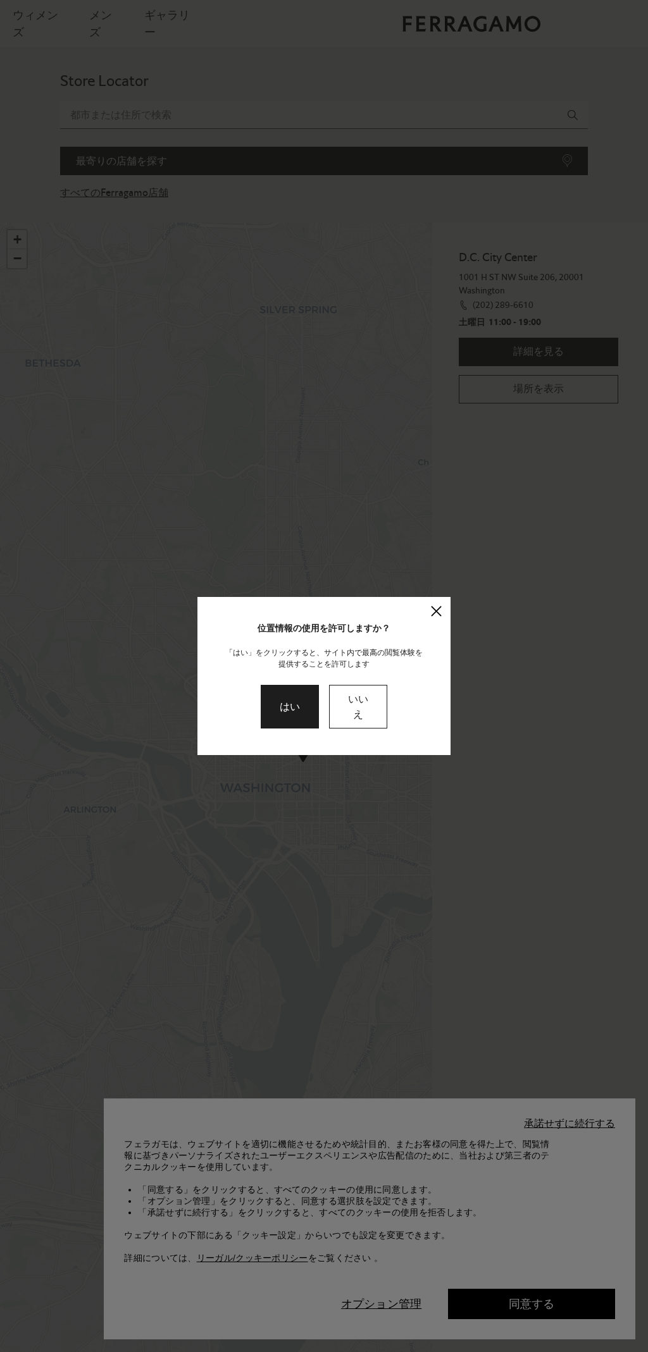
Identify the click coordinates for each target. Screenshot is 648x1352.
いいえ (358, 706)
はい (290, 706)
